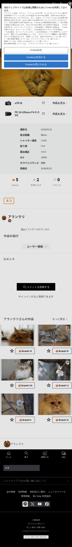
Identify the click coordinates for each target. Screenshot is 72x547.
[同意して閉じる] (69, 3)
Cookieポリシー (30, 41)
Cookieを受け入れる (36, 64)
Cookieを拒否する (36, 57)
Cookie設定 (36, 50)
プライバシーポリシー (37, 43)
